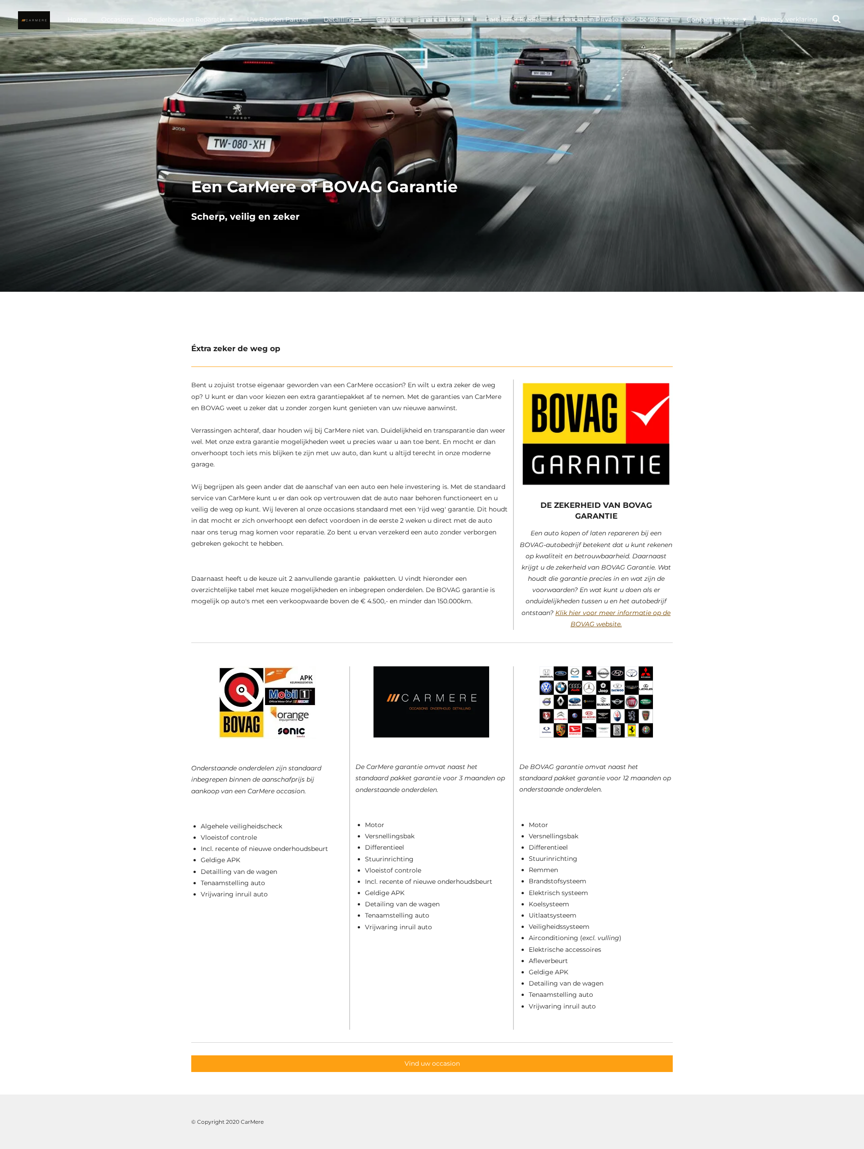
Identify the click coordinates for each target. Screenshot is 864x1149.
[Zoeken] (836, 19)
